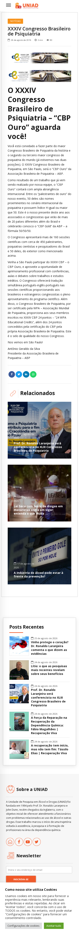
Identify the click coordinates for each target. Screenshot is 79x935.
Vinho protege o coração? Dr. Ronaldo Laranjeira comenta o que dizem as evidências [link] (49, 648)
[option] (39, 57)
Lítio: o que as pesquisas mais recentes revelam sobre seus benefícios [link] (49, 670)
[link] (26, 5)
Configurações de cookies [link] (23, 925)
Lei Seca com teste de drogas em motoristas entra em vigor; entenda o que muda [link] (38, 509)
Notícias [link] (15, 21)
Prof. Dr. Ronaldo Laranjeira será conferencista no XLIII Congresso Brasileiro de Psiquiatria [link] (38, 446)
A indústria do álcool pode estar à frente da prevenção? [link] (38, 574)
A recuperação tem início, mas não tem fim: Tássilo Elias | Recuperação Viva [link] (49, 749)
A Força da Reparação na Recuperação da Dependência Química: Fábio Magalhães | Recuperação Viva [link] (49, 725)
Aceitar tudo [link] (53, 925)
